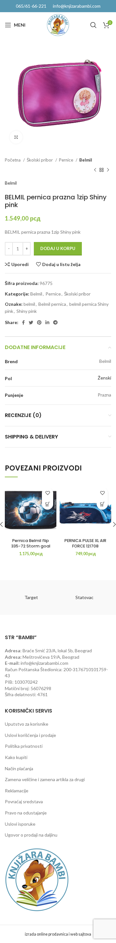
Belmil (85, 160)
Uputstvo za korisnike (26, 724)
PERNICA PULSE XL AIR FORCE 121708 (85, 543)
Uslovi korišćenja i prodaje (30, 735)
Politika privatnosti (24, 746)
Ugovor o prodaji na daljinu (31, 835)
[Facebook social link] (23, 322)
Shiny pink (26, 311)
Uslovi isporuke (20, 824)
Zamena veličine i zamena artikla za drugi (45, 779)
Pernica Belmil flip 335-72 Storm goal (30, 543)
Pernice (66, 160)
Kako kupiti (16, 757)
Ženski (104, 377)
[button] (47, 504)
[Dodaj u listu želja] (47, 492)
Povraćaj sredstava (24, 801)
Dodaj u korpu (57, 248)
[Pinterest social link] (39, 322)
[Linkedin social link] (47, 322)
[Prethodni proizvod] (95, 170)
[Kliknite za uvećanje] (16, 137)
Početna (13, 160)
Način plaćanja (19, 768)
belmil (29, 304)
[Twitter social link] (31, 322)
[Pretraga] (93, 25)
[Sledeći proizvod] (108, 170)
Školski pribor (40, 160)
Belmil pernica (52, 304)
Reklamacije (16, 790)
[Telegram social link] (55, 322)
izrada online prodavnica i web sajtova (58, 934)
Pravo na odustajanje (26, 812)
